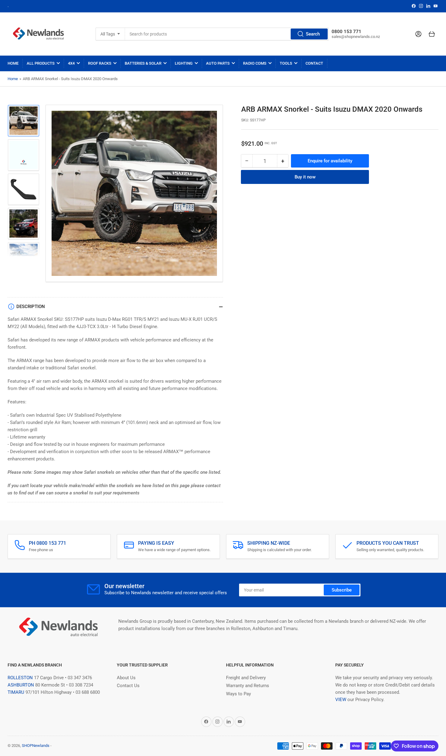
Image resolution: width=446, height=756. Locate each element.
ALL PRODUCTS (41, 63)
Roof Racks (99, 63)
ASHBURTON (21, 685)
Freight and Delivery (246, 677)
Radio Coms (254, 63)
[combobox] (227, 34)
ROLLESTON (20, 677)
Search (313, 34)
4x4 (71, 63)
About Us (126, 677)
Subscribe (342, 590)
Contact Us (128, 685)
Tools (286, 63)
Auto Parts (218, 63)
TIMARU (16, 692)
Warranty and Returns (247, 685)
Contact (314, 63)
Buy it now (305, 177)
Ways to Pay (238, 694)
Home (13, 63)
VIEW (340, 699)
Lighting (184, 63)
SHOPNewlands (35, 745)
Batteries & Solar (143, 63)
